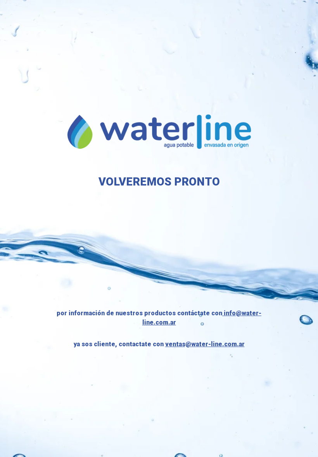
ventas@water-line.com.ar (205, 344)
